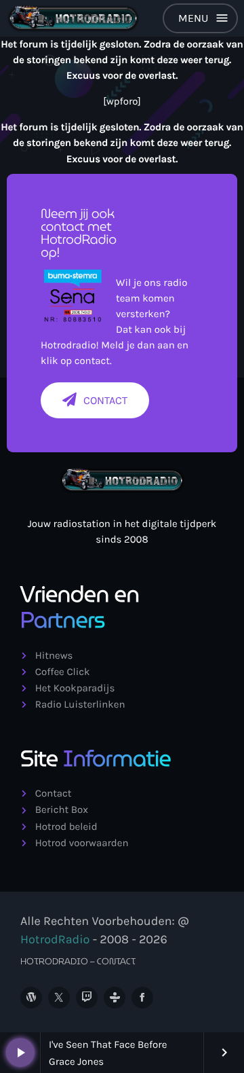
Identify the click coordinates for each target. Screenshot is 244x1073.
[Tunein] (114, 997)
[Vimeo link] (73, 18)
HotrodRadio (54, 939)
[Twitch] (87, 997)
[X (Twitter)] (59, 997)
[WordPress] (31, 997)
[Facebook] (142, 997)
